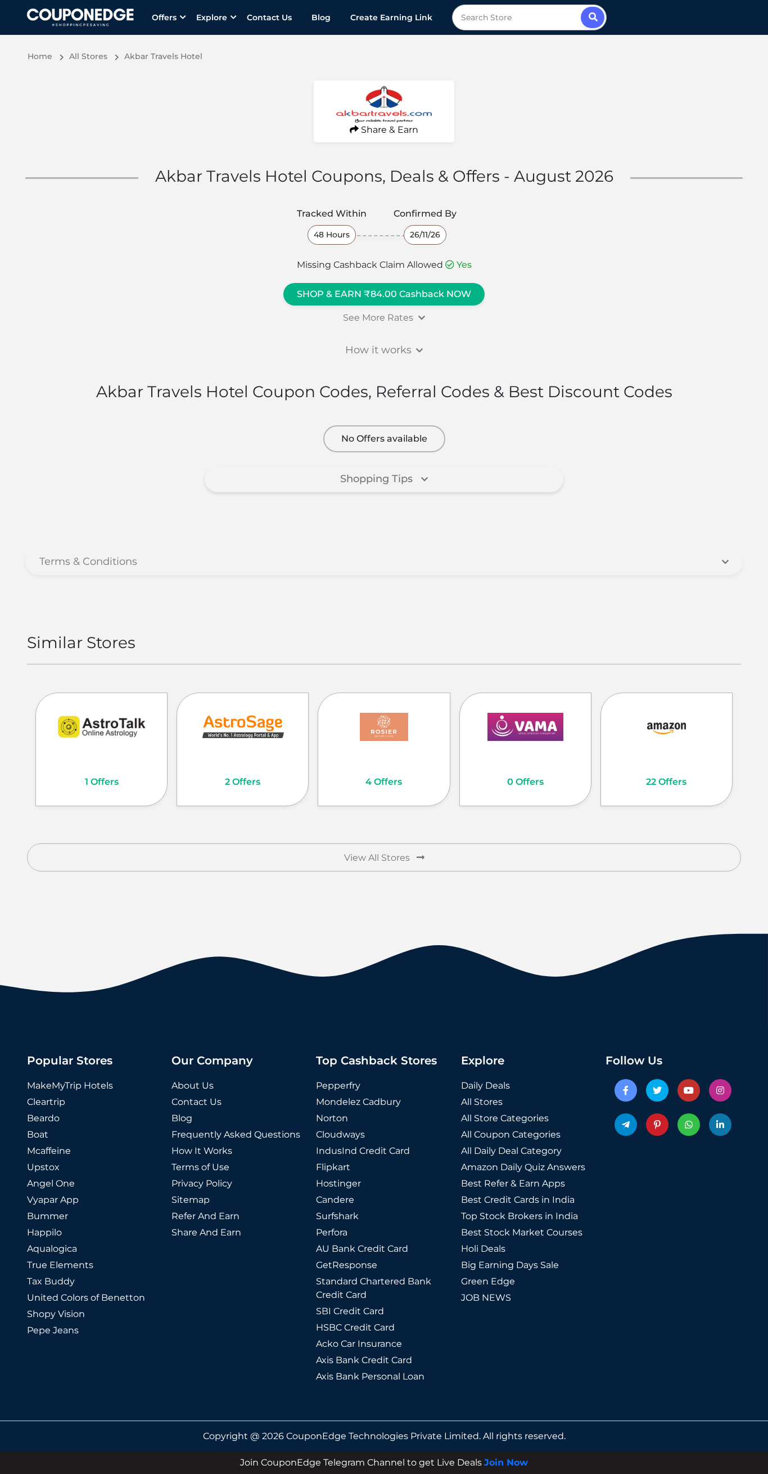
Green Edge (488, 1281)
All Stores (482, 1101)
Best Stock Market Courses (521, 1232)
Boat (37, 1134)
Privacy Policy (201, 1183)
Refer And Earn (205, 1216)
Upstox (43, 1167)
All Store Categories (505, 1118)
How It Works (201, 1150)
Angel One (51, 1183)
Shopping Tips (377, 479)
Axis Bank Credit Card (364, 1360)
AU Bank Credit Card (362, 1248)
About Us (192, 1085)
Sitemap (190, 1199)
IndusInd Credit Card (363, 1150)
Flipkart (333, 1167)
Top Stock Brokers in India (519, 1216)
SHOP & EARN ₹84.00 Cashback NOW (384, 294)
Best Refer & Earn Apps (513, 1183)
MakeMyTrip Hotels (70, 1085)
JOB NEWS (486, 1297)
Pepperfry (338, 1085)
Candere (335, 1199)
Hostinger (338, 1183)
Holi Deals (483, 1248)
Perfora (331, 1232)
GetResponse (346, 1265)
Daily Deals (485, 1085)
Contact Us (269, 17)
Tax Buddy (51, 1281)
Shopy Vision (56, 1314)
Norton (332, 1118)
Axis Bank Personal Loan (370, 1376)
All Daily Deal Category (511, 1150)
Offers (164, 17)
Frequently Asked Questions (235, 1134)
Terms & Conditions (88, 561)
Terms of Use (200, 1167)
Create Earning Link (391, 17)
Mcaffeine (49, 1150)
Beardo (43, 1118)
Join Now (506, 1462)
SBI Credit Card (350, 1311)
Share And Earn (206, 1232)
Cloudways (340, 1134)
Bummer (47, 1216)
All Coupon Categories (511, 1134)
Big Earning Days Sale (510, 1265)
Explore (211, 17)
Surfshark (337, 1216)
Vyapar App (53, 1199)
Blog (321, 17)
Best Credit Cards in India (518, 1199)
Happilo (44, 1232)
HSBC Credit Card (355, 1327)
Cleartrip (46, 1101)
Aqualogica (52, 1248)
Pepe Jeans (53, 1330)
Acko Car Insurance (359, 1343)
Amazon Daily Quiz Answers (523, 1167)
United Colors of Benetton (86, 1297)
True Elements (60, 1265)
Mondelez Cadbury (358, 1101)
